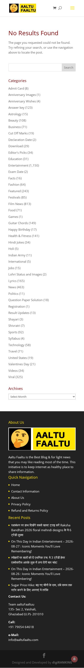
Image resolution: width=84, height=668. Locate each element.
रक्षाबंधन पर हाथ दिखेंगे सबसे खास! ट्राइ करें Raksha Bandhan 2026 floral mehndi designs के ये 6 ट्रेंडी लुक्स (41, 530)
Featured (14, 191)
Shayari (13, 319)
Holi (11, 249)
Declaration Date (20, 140)
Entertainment (18, 165)
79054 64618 (24, 627)
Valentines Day (18, 364)
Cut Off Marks (18, 133)
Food (11, 210)
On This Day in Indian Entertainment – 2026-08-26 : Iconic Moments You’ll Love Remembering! (42, 574)
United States (17, 358)
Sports (12, 332)
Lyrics (12, 281)
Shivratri (14, 326)
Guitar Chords (18, 223)
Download (15, 146)
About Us (17, 498)
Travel (12, 351)
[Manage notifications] (74, 659)
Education (15, 159)
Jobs (11, 268)
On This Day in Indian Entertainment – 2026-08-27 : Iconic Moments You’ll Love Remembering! (42, 546)
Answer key (16, 107)
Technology (16, 345)
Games (13, 217)
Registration (16, 306)
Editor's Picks (17, 152)
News (12, 287)
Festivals (14, 197)
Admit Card (16, 88)
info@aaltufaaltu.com (23, 640)
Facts (11, 178)
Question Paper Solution (25, 300)
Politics (13, 294)
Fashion (13, 184)
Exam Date (15, 172)
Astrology (15, 114)
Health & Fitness (19, 236)
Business (14, 127)
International (17, 261)
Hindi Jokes (16, 242)
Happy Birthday (19, 229)
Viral (11, 377)
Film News (15, 204)
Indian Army (16, 255)
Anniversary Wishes (22, 101)
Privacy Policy (21, 504)
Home (15, 485)
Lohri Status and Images (25, 274)
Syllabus (14, 338)
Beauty (13, 120)
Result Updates (18, 313)
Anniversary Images (22, 95)
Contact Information (25, 491)
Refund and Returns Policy (29, 510)
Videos (13, 371)
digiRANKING (62, 662)
